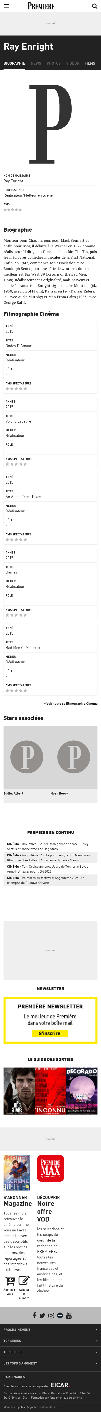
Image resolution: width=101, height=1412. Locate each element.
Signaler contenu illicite (42, 1407)
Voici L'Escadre (18, 421)
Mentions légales (14, 1407)
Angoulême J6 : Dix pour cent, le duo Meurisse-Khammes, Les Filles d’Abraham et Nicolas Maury (48, 857)
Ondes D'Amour (19, 345)
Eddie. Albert (13, 793)
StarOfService (12, 1397)
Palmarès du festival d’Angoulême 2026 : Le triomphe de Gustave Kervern (45, 880)
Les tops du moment (20, 1363)
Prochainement (17, 1330)
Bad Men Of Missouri (23, 647)
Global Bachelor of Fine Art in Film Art (66, 1393)
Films (90, 63)
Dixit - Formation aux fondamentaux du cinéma (52, 1397)
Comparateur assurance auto (22, 1393)
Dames (11, 572)
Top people (13, 1352)
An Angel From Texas (23, 496)
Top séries (12, 1341)
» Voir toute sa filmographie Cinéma (70, 703)
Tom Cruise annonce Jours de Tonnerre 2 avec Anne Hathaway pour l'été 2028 (47, 868)
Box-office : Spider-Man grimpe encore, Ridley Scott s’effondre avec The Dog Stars (47, 846)
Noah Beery (59, 793)
